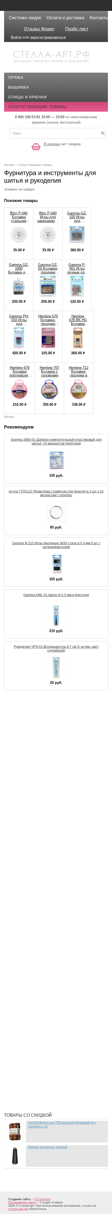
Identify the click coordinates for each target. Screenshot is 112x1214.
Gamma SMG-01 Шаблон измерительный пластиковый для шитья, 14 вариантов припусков (56, 441)
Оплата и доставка (65, 17)
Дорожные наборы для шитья (45, 764)
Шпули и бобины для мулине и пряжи (53, 1092)
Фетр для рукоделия (34, 1035)
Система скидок (25, 17)
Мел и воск (24, 908)
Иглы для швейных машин (41, 789)
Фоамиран (23, 1043)
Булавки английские (35, 732)
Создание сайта (19, 1199)
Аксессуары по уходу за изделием (50, 724)
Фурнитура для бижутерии (41, 1051)
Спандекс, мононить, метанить (47, 1019)
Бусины (20, 748)
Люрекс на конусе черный (47, 1147)
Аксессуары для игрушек (40, 715)
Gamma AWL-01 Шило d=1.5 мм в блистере (56, 595)
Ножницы (22, 948)
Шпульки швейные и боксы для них (51, 1100)
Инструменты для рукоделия (44, 805)
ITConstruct (43, 1199)
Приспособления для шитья (43, 978)
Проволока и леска (33, 986)
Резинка (21, 1003)
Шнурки (20, 1084)
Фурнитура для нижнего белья (45, 1060)
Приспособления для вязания (45, 970)
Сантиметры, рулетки (36, 1011)
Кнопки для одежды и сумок (44, 829)
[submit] (102, 135)
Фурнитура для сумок (36, 1076)
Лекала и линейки (31, 862)
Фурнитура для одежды (38, 1068)
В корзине (52, 144)
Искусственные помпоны (41, 813)
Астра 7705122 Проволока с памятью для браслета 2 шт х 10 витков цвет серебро (56, 493)
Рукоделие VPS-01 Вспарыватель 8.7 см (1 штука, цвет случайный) (56, 648)
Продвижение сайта (22, 1202)
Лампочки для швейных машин (47, 845)
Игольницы (25, 797)
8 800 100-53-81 (27, 117)
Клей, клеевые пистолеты (41, 821)
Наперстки (24, 924)
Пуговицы (23, 995)
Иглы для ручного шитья (40, 780)
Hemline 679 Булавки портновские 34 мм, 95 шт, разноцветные (19, 375)
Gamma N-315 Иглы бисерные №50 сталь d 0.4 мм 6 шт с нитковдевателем (56, 545)
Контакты (99, 17)
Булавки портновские (36, 740)
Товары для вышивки (36, 1027)
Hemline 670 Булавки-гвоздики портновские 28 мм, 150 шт (48, 325)
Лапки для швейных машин (42, 854)
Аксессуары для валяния (40, 707)
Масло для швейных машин (43, 900)
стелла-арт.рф (18, 1208)
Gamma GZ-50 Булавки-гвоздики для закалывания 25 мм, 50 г (47, 274)
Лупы (18, 870)
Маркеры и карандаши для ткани (48, 892)
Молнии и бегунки (32, 916)
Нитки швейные (29, 932)
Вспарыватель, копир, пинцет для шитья (57, 756)
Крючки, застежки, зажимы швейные (53, 837)
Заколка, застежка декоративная (49, 772)
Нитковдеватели (30, 940)
